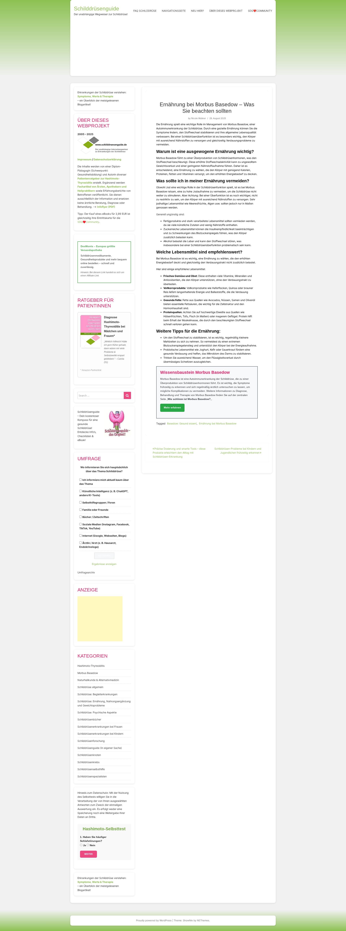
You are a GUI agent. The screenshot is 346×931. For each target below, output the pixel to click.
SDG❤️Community (260, 10)
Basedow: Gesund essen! (182, 423)
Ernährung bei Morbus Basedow (217, 423)
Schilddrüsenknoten (89, 754)
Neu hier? (197, 10)
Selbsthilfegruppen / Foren (98, 502)
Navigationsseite (174, 10)
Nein (92, 845)
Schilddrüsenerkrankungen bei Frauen (99, 726)
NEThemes (203, 920)
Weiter (88, 854)
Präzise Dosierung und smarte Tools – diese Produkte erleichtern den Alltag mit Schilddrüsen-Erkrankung (179, 452)
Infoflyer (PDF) (106, 206)
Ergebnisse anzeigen (104, 563)
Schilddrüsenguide (96, 9)
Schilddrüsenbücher (89, 719)
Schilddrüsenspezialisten (92, 776)
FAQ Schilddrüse (144, 10)
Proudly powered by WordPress (154, 920)
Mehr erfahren (172, 407)
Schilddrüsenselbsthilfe (91, 769)
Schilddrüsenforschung (91, 740)
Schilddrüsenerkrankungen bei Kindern (100, 733)
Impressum (84, 159)
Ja (84, 845)
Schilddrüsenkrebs (88, 762)
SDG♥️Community (88, 221)
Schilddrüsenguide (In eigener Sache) (99, 747)
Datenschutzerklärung (107, 159)
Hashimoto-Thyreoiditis (91, 665)
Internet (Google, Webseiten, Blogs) (104, 535)
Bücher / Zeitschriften (95, 516)
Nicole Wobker (198, 118)
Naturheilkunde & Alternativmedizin (98, 679)
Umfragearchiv (86, 572)
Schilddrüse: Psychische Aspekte (97, 712)
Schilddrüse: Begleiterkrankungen (97, 694)
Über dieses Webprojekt (226, 10)
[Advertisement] (173, 45)
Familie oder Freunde (95, 509)
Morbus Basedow (87, 672)
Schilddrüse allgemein (90, 687)
